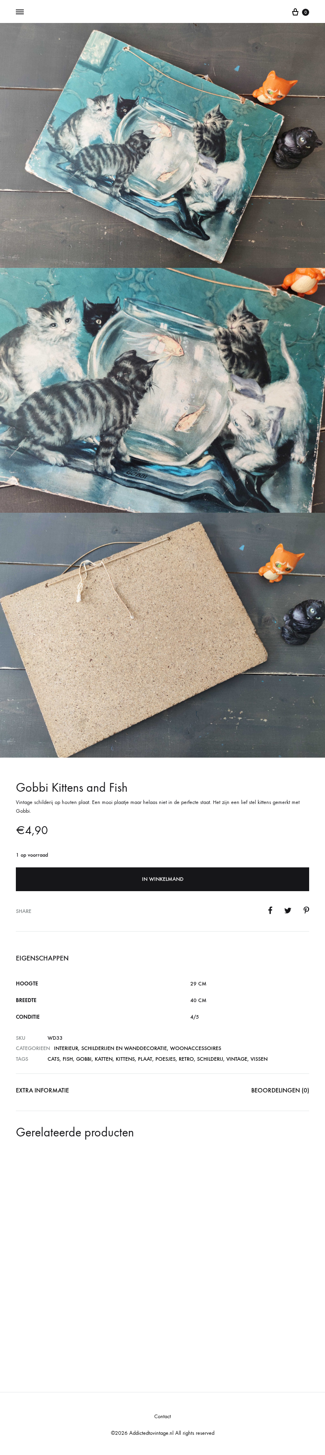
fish (68, 1059)
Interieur (66, 1048)
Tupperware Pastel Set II (151, 1304)
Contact (162, 1416)
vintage (236, 1059)
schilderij (210, 1059)
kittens (125, 1059)
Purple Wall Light (239, 1237)
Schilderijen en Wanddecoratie (124, 1048)
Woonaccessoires (195, 1048)
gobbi (84, 1059)
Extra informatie (42, 1090)
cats (53, 1059)
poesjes (165, 1059)
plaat (145, 1059)
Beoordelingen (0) (280, 1090)
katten (104, 1059)
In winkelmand (163, 879)
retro (186, 1059)
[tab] (42, 1092)
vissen (259, 1059)
